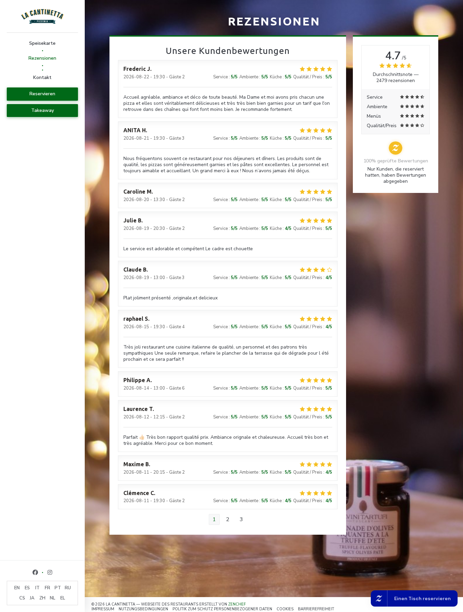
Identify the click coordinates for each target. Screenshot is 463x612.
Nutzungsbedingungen (143, 609)
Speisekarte (42, 43)
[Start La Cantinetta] (42, 16)
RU (68, 588)
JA (32, 598)
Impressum (103, 609)
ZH (42, 598)
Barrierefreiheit (316, 609)
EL (62, 598)
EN (17, 588)
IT (37, 588)
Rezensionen (42, 58)
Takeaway (42, 110)
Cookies (285, 609)
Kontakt (42, 77)
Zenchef (237, 604)
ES (27, 588)
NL (52, 598)
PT (58, 588)
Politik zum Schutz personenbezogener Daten (222, 609)
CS (22, 598)
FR (47, 588)
